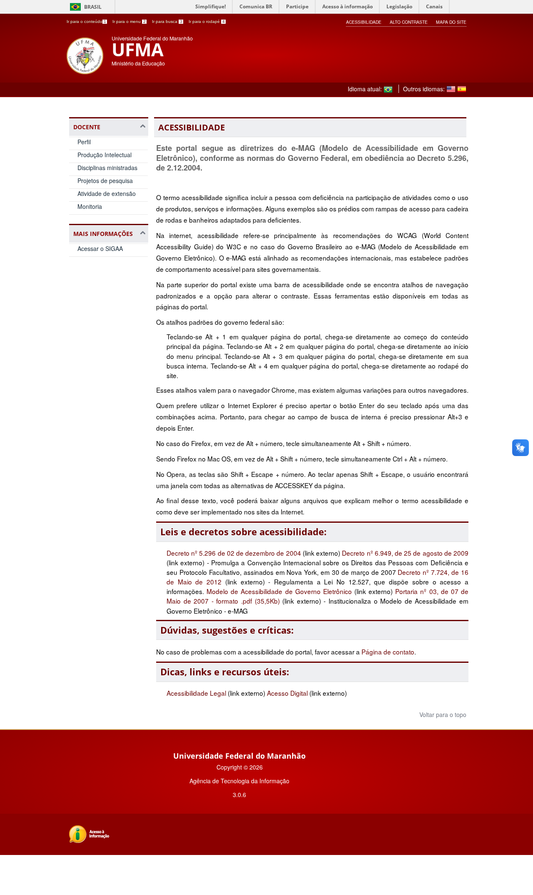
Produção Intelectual (104, 154)
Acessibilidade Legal (196, 692)
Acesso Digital (287, 692)
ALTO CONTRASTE (409, 22)
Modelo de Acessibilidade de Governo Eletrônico (279, 591)
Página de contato (387, 651)
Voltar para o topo (442, 714)
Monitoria (89, 206)
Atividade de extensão (106, 193)
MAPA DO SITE (451, 22)
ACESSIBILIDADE (363, 22)
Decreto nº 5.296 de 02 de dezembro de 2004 (235, 552)
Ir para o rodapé (207, 21)
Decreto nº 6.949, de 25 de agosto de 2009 (405, 552)
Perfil (84, 142)
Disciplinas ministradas (107, 167)
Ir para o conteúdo (86, 21)
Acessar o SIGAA (100, 248)
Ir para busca (167, 21)
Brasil (93, 6)
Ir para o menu (129, 21)
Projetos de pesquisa (105, 180)
